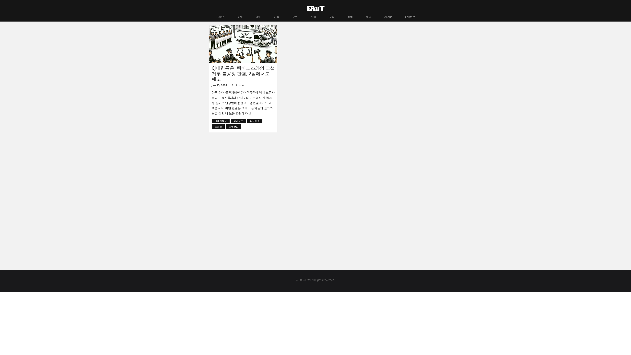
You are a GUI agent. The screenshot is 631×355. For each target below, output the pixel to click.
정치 (350, 17)
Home (220, 17)
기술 (276, 17)
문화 (295, 17)
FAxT (316, 8)
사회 (313, 17)
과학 (258, 17)
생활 (331, 17)
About (388, 17)
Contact (410, 17)
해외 (368, 17)
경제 (239, 17)
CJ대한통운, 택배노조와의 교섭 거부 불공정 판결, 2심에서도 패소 (243, 73)
